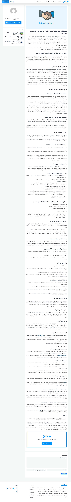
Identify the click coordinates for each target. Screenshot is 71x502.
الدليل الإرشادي (31, 496)
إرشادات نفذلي (17, 34)
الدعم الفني (32, 497)
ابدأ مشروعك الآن (46, 443)
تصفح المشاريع (31, 489)
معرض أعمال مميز (40, 335)
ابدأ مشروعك (5, 2)
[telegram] (16, 491)
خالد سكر (13, 16)
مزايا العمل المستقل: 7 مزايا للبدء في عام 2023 (12, 37)
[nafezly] (65, 1)
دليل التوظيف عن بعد (17, 43)
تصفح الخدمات (31, 491)
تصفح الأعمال (32, 492)
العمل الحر (47, 1)
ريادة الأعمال (53, 1)
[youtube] (10, 488)
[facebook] (16, 488)
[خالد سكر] (13, 11)
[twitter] (13, 488)
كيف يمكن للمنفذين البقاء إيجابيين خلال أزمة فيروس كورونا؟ (12, 33)
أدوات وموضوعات (40, 1)
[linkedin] (7, 488)
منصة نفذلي (32, 487)
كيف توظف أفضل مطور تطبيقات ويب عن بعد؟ (12, 42)
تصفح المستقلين (31, 494)
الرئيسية (59, 1)
